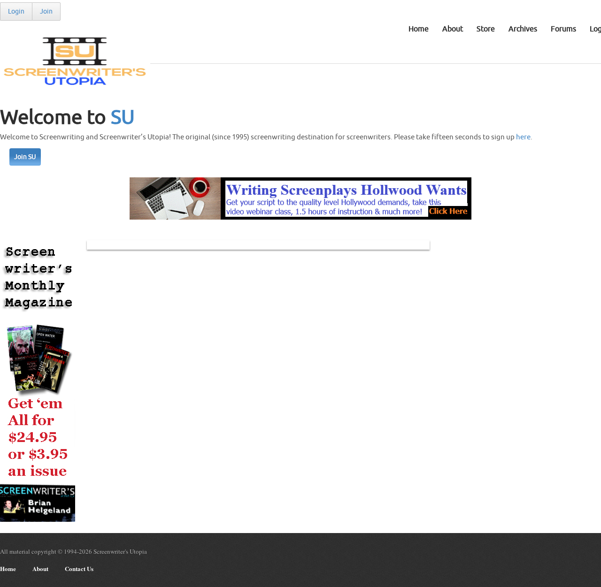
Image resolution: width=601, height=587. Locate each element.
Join (46, 11)
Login (16, 11)
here (523, 137)
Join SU (25, 157)
